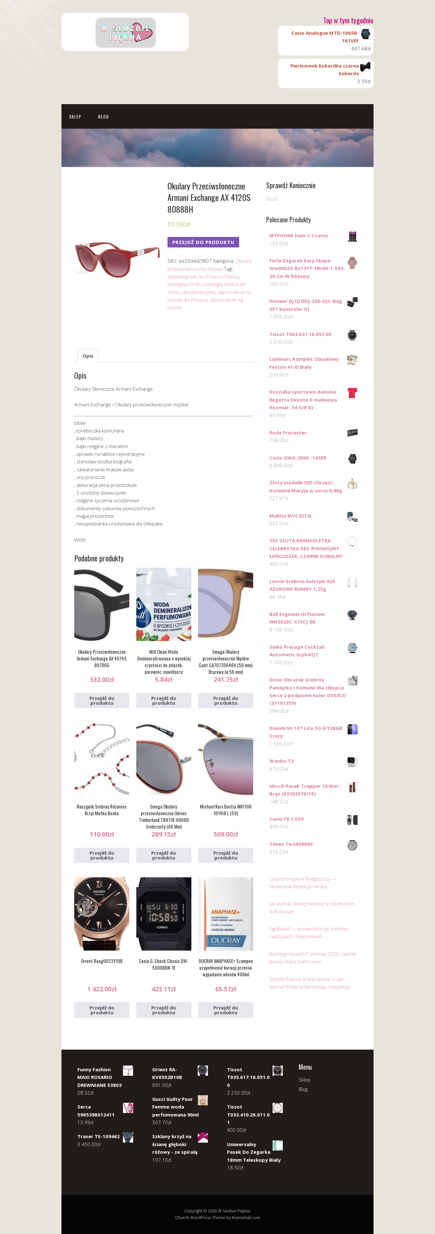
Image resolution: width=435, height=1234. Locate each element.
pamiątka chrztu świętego (195, 284)
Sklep (75, 116)
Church (182, 1217)
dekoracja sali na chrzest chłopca (203, 276)
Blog (103, 116)
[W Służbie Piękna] (125, 45)
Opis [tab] (87, 356)
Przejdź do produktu (203, 242)
